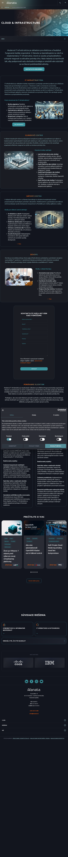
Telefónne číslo (26, 329)
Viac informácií (18, 124)
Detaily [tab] (34, 415)
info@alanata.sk (34, 713)
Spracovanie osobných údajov (21, 738)
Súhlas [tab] (12, 415)
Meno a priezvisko (27, 319)
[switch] (25, 439)
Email (24, 324)
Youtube (41, 681)
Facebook (31, 681)
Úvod (2, 7)
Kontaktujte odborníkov (34, 69)
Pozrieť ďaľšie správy (34, 580)
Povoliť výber (34, 446)
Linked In (26, 681)
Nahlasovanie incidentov (57, 738)
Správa (24, 343)
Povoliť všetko (55, 446)
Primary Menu (2, 2)
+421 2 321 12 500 (34, 710)
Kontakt (60, 2)
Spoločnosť (25, 333)
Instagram (36, 681)
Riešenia (7, 7)
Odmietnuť (12, 446)
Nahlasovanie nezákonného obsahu (40, 738)
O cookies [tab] (56, 415)
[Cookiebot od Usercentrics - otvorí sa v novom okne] (59, 410)
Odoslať (34, 369)
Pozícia (24, 338)
